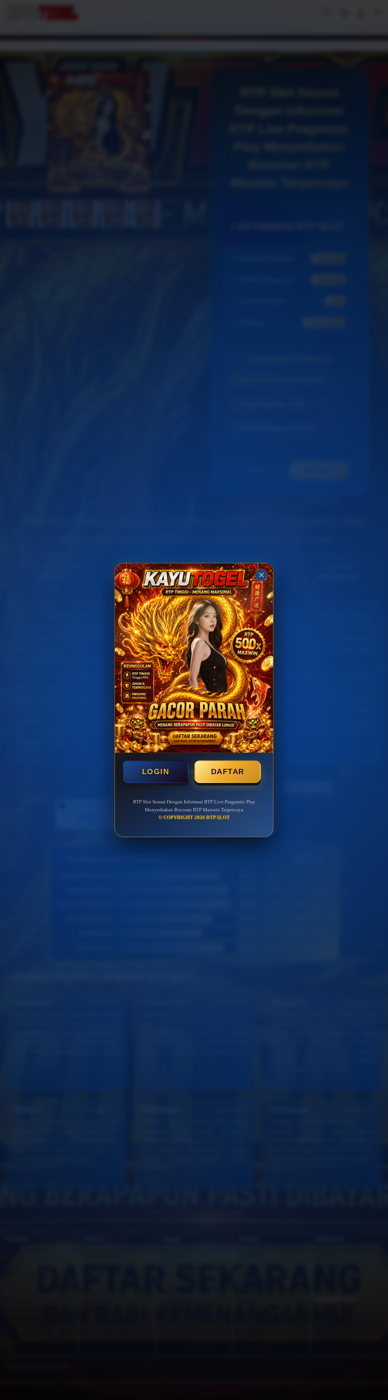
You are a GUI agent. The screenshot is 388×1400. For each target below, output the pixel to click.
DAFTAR (227, 771)
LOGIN (155, 771)
